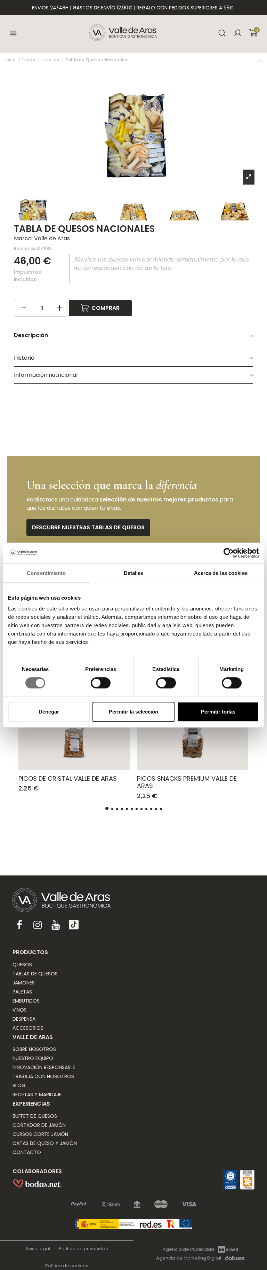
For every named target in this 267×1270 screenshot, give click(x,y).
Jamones (24, 982)
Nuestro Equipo (33, 1058)
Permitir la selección (133, 712)
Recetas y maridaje (37, 1094)
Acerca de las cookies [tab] (221, 573)
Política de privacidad (83, 1248)
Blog (19, 1085)
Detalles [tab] (134, 573)
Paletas (22, 991)
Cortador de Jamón (39, 1125)
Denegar (49, 712)
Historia (24, 358)
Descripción (31, 335)
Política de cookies (66, 1265)
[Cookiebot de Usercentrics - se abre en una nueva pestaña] (228, 553)
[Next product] (261, 60)
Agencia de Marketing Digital (188, 1258)
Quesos (22, 964)
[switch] (101, 682)
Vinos (20, 1009)
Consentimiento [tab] (46, 573)
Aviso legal (37, 1248)
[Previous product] (259, 60)
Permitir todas (218, 712)
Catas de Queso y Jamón (45, 1143)
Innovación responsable (44, 1067)
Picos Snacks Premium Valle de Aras (187, 782)
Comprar (105, 308)
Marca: (23, 238)
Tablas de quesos (35, 973)
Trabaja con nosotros (43, 1076)
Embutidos (26, 1000)
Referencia (25, 248)
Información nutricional (46, 375)
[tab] (133, 335)
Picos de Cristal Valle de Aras (67, 778)
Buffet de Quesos (35, 1116)
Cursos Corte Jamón (40, 1134)
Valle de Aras (52, 238)
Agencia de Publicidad (188, 1249)
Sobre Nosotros (34, 1049)
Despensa (24, 1018)
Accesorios (28, 1028)
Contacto (27, 1152)
